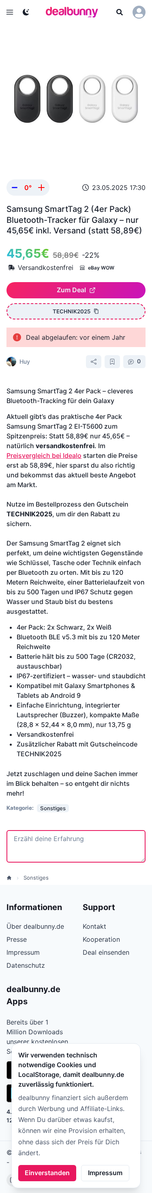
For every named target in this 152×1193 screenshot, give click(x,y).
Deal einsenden (106, 952)
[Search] (119, 12)
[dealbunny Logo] (74, 12)
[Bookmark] (112, 361)
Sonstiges (36, 877)
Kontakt (94, 926)
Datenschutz (25, 965)
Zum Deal (71, 290)
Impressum (105, 1173)
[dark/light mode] (26, 12)
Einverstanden (47, 1173)
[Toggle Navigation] (10, 12)
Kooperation (101, 939)
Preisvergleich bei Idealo (43, 455)
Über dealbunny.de (35, 926)
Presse (16, 939)
